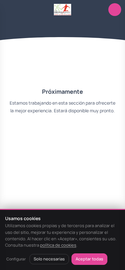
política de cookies (58, 245)
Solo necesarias (49, 259)
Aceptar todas (89, 259)
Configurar (16, 259)
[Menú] (10, 9)
